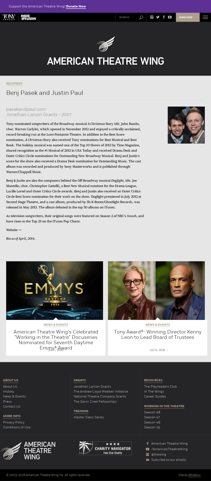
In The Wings (154, 391)
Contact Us (11, 406)
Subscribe (186, 17)
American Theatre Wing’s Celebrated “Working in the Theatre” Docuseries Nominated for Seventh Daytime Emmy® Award (56, 340)
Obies (29, 17)
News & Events (14, 396)
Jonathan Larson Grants (92, 386)
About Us (10, 386)
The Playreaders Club (160, 386)
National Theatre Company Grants (100, 396)
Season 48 (152, 412)
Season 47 (152, 417)
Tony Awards (9, 17)
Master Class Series (89, 417)
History (8, 391)
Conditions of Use (16, 427)
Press (7, 401)
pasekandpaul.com (26, 109)
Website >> (14, 230)
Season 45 (152, 427)
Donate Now (76, 6)
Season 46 (152, 422)
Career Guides (155, 396)
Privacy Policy (14, 422)
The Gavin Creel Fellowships (95, 401)
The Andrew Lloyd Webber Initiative (101, 391)
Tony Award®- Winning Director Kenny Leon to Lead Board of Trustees (158, 334)
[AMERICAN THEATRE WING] (106, 50)
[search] (141, 17)
